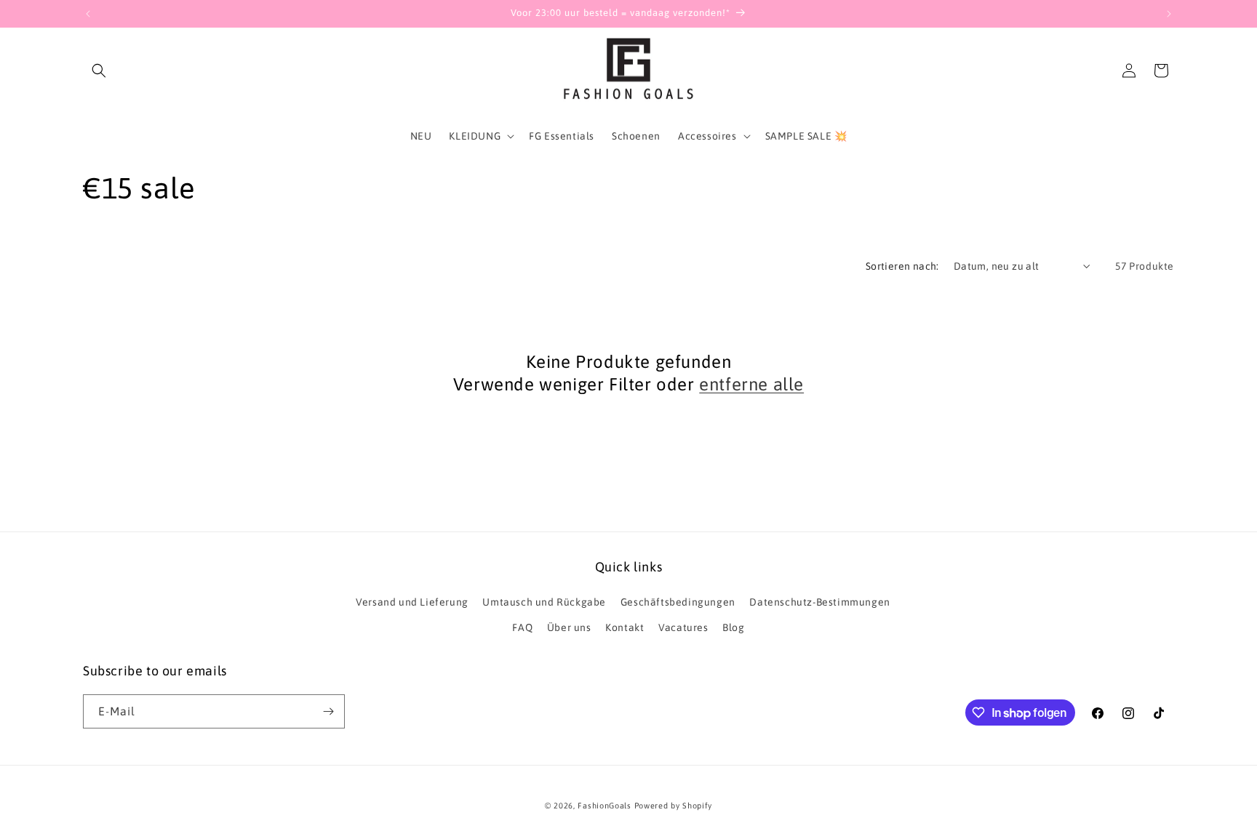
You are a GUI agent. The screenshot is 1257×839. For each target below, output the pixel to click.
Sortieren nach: (902, 266)
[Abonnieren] (328, 711)
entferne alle (751, 384)
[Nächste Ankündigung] (1169, 14)
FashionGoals (604, 805)
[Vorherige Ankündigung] (88, 14)
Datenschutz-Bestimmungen (819, 602)
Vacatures (683, 627)
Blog (733, 627)
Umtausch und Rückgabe (544, 602)
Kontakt (624, 627)
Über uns (569, 627)
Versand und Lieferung (412, 602)
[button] (99, 71)
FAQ (522, 627)
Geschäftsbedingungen (677, 602)
